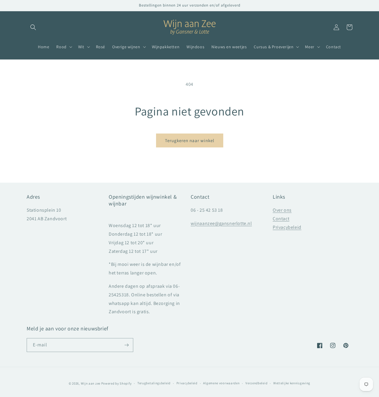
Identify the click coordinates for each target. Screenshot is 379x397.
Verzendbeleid (256, 383)
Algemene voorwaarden (221, 383)
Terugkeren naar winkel (189, 140)
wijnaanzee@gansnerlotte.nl (221, 223)
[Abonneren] (126, 345)
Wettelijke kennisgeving (291, 383)
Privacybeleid (287, 227)
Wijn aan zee (90, 383)
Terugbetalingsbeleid (154, 383)
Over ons (282, 210)
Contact (281, 219)
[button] (33, 27)
